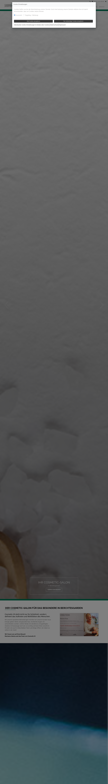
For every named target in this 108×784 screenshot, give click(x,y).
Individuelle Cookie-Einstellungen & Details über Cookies (32, 25)
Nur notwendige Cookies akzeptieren (73, 21)
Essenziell (19, 15)
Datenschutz (54, 25)
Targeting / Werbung (31, 15)
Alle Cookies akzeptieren (33, 21)
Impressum (62, 25)
